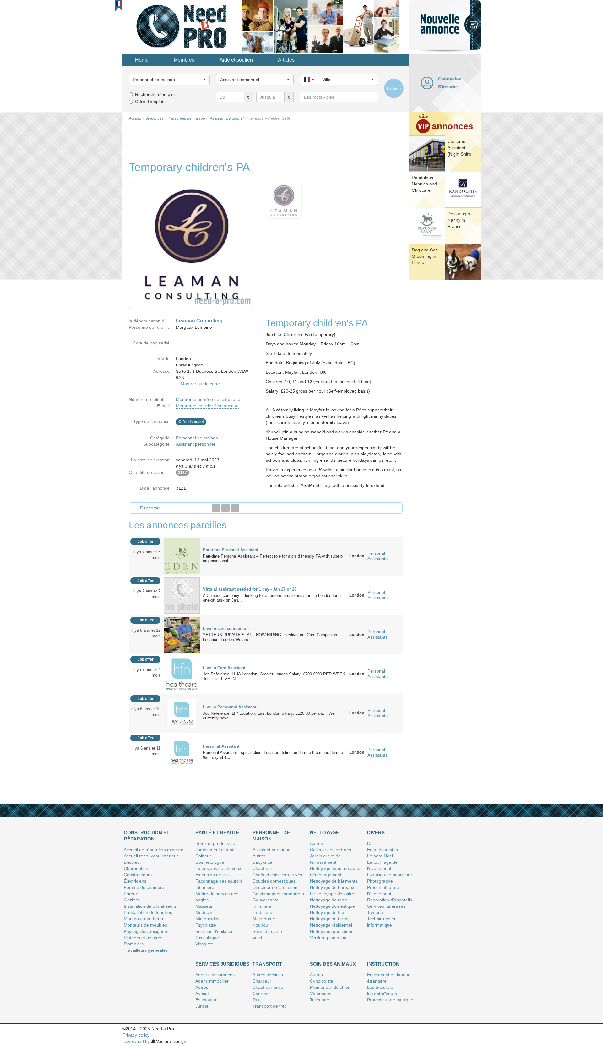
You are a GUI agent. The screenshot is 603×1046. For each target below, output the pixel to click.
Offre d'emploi (149, 101)
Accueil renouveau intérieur (151, 855)
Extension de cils (212, 874)
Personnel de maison (197, 437)
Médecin (203, 912)
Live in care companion (226, 628)
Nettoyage (324, 832)
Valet (257, 937)
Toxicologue (207, 937)
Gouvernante (266, 899)
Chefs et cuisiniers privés (277, 874)
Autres (259, 855)
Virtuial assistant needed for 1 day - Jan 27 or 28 (249, 589)
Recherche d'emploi (155, 94)
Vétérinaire (321, 993)
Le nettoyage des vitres (333, 893)
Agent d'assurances (215, 974)
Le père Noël (380, 855)
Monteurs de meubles (145, 925)
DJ (369, 843)
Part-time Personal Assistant (230, 550)
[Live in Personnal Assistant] (182, 712)
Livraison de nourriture (389, 874)
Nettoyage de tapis (328, 899)
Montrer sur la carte (200, 383)
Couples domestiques (274, 881)
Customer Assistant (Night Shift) (459, 148)
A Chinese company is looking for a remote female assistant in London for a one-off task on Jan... (272, 598)
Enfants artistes (382, 849)
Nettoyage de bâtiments (333, 881)
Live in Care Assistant (224, 667)
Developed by (136, 1041)
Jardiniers (262, 912)
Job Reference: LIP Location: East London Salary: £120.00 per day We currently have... (268, 715)
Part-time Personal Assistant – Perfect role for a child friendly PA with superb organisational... (273, 558)
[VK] (235, 508)
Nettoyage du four (328, 912)
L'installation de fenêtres (148, 912)
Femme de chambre (144, 887)
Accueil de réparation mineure (153, 849)
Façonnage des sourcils (219, 881)
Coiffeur (203, 855)
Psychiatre (205, 925)
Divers (376, 832)
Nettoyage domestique (332, 906)
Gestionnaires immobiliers (278, 893)
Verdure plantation (328, 937)
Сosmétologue (209, 862)
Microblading (208, 918)
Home (142, 60)
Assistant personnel (195, 444)
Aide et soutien (236, 60)
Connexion (450, 78)
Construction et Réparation (146, 835)
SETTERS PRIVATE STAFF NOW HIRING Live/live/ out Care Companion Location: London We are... (270, 637)
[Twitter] (225, 508)
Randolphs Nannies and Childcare (424, 184)
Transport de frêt (269, 1006)
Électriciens (135, 881)
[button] (119, 3)
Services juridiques (222, 963)
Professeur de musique (390, 999)
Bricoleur (132, 862)
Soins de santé (267, 931)
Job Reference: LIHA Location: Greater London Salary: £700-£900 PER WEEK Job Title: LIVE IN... (274, 676)
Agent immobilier (212, 980)
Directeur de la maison (275, 887)
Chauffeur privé (268, 987)
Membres (184, 60)
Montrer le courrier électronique (207, 405)
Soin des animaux (333, 963)
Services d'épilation (214, 931)
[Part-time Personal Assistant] (182, 555)
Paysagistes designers (146, 931)
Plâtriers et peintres (143, 937)
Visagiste (204, 943)
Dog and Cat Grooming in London (424, 256)
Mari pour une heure (144, 918)
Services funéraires (386, 906)
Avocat (202, 993)
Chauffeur (262, 868)
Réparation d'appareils (389, 899)
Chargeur (262, 980)
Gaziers (131, 899)
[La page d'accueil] (182, 26)
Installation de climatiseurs (150, 906)
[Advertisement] (444, 378)
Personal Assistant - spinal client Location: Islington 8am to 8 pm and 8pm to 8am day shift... (273, 755)
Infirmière (204, 887)
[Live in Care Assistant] (182, 673)
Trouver (393, 88)
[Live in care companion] (182, 634)
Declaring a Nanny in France (459, 220)
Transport (267, 963)
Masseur (204, 906)
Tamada (375, 912)
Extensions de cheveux (218, 868)
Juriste (202, 1006)
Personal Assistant (221, 746)
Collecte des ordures (330, 849)
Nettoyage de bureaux (332, 887)
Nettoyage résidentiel (331, 925)
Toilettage (319, 999)
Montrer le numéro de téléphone (208, 399)
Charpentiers (136, 868)
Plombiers (134, 943)
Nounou (260, 925)
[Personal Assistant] (182, 752)
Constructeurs (138, 874)
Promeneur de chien (330, 987)
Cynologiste (321, 980)
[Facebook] (216, 508)
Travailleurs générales (146, 950)
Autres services (268, 974)
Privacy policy (135, 1035)
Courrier (261, 993)
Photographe (380, 881)
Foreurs (131, 893)
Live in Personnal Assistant (229, 707)
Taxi (256, 999)
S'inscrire (448, 86)
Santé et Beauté (217, 832)
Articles (286, 60)
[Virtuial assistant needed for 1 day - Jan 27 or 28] (182, 594)
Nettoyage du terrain (330, 918)
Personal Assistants (377, 556)
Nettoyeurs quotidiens (331, 931)
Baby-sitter (263, 862)
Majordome (264, 918)
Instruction (383, 963)
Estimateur (206, 999)
